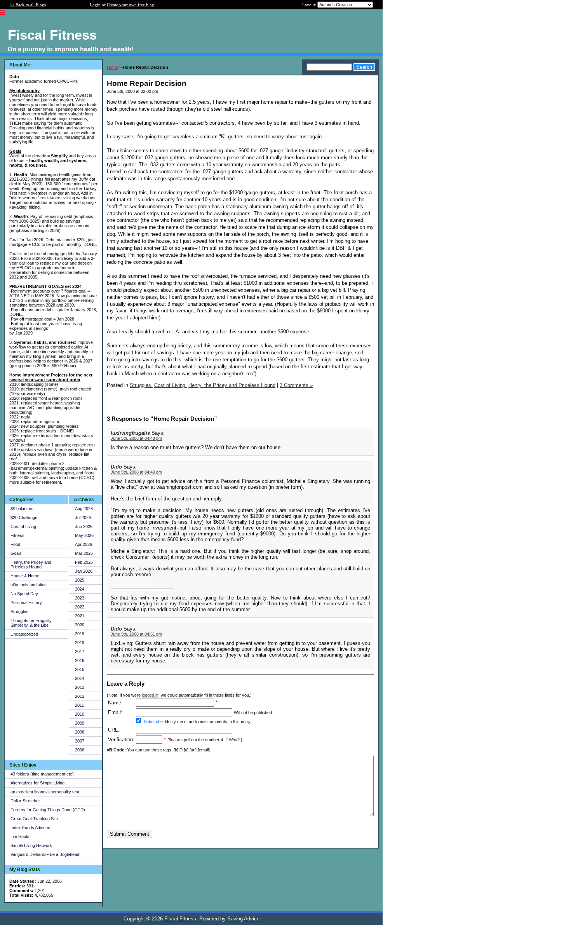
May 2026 (84, 535)
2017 (79, 651)
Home (112, 67)
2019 (79, 633)
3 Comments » (296, 385)
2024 (79, 589)
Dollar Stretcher (25, 800)
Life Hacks (20, 836)
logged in (150, 695)
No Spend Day (24, 593)
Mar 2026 (84, 553)
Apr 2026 (83, 544)
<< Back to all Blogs (28, 4)
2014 (79, 678)
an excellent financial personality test (44, 791)
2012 (79, 696)
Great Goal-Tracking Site (34, 818)
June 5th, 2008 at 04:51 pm (136, 634)
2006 (79, 750)
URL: (113, 730)
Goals (16, 553)
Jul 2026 (83, 517)
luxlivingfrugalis (130, 433)
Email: (115, 712)
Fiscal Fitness (180, 919)
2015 (79, 669)
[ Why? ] (234, 739)
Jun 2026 (83, 526)
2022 (79, 607)
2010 (79, 714)
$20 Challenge (23, 517)
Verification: (121, 739)
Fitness (17, 535)
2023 (79, 598)
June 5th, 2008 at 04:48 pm (136, 438)
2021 (79, 615)
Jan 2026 (83, 571)
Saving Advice (243, 919)
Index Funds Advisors (31, 827)
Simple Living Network (31, 845)
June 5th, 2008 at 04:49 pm (136, 472)
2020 (79, 624)
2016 (79, 660)
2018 (79, 642)
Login (95, 4)
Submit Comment (129, 834)
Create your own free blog (130, 4)
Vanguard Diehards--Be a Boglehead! (45, 854)
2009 (79, 723)
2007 (79, 741)
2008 (79, 732)
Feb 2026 (84, 562)
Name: (115, 703)
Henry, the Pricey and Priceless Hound (30, 564)
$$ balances (21, 508)
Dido (116, 467)
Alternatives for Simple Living (37, 783)
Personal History (26, 602)
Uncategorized (24, 634)
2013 (79, 687)
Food (15, 544)
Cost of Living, (170, 385)
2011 (79, 705)
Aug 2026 (84, 508)
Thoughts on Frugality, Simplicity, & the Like (31, 622)
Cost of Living (23, 526)
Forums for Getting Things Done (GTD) (47, 809)
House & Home (24, 575)
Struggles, (141, 385)
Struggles (19, 611)
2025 (79, 580)
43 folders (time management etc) (42, 774)
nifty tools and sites (28, 584)
